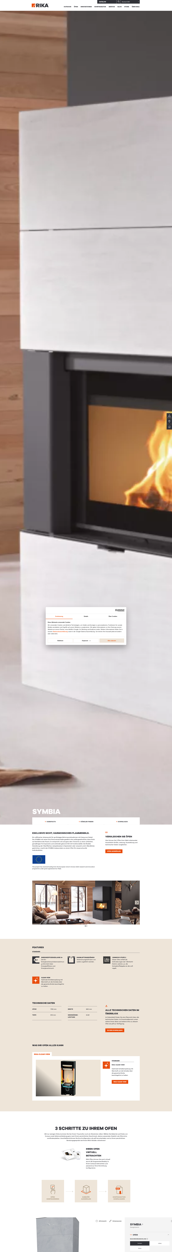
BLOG (120, 7)
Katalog (102, 2)
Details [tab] (86, 616)
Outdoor (67, 7)
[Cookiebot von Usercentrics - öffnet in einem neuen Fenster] (116, 610)
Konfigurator (100, 7)
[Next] (137, 903)
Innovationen (86, 7)
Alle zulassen (112, 640)
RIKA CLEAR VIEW (120, 1082)
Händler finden (86, 822)
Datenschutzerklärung (60, 631)
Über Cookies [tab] (113, 616)
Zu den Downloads (114, 1030)
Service (112, 7)
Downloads (122, 822)
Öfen (76, 7)
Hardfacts (51, 822)
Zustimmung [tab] (59, 616)
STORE (126, 7)
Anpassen (85, 640)
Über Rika (135, 7)
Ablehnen (60, 640)
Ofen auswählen (114, 851)
